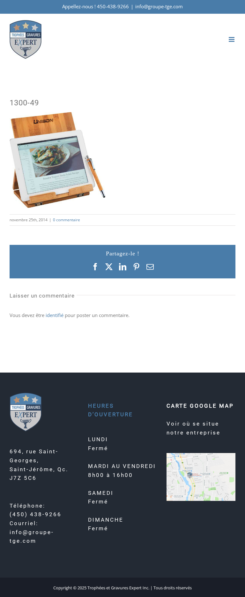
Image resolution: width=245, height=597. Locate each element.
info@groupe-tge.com (159, 6)
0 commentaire (66, 220)
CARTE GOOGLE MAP (200, 406)
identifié (54, 315)
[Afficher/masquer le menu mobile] (232, 39)
